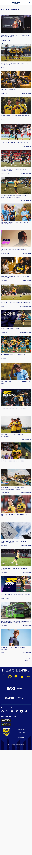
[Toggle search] (25, 2)
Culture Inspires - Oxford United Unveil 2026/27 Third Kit (15, 276)
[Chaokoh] (9, 698)
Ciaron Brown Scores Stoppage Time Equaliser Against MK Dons (14, 488)
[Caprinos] (22, 698)
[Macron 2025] (21, 688)
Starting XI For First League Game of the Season (15, 515)
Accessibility (21, 734)
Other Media (20, 747)
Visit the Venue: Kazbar (9, 90)
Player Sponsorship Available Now (13, 355)
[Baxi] (10, 688)
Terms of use (21, 732)
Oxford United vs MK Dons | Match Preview (16, 594)
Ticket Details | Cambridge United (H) (13, 408)
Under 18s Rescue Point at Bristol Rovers (15, 116)
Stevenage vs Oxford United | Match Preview (13, 250)
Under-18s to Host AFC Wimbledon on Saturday (14, 648)
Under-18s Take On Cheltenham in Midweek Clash (15, 382)
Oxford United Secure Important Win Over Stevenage (14, 169)
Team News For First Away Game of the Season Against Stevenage (14, 196)
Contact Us (21, 737)
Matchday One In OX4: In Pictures (12, 461)
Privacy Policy (21, 729)
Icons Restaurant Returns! (10, 328)
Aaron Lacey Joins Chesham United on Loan (14, 568)
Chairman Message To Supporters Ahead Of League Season (15, 541)
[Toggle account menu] (30, 2)
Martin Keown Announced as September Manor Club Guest (15, 36)
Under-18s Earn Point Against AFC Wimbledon (12, 435)
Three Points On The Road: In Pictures (14, 142)
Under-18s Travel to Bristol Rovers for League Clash (15, 223)
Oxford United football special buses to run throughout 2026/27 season (16, 621)
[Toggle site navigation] (2, 2)
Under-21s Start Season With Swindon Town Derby (14, 64)
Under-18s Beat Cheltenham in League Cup (15, 302)
